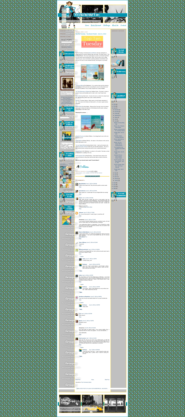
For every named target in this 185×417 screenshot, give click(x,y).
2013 (114, 108)
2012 (114, 182)
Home (92, 379)
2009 (114, 188)
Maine (77, 100)
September (117, 115)
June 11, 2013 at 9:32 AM (92, 242)
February (117, 178)
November (117, 111)
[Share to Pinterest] (96, 171)
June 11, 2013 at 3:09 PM (96, 296)
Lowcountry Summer (83, 146)
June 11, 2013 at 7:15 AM (89, 212)
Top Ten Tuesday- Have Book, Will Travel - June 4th (119, 166)
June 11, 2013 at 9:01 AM (95, 232)
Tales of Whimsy (82, 242)
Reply (80, 187)
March (116, 176)
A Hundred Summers (80, 136)
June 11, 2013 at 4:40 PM (94, 286)
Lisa (80, 313)
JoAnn (84, 258)
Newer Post (78, 379)
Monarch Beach (79, 106)
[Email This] (91, 171)
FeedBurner (69, 47)
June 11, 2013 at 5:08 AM (91, 183)
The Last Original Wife (80, 145)
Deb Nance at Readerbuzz (84, 296)
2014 (114, 106)
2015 (114, 104)
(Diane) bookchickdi (83, 249)
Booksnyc (85, 264)
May (116, 173)
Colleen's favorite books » (68, 189)
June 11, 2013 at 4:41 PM (94, 264)
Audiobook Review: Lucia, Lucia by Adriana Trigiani (118, 156)
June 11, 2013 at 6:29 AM (87, 197)
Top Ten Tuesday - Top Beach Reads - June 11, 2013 (91, 34)
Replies (82, 256)
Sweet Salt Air (78, 140)
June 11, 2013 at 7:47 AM (90, 219)
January (116, 180)
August (116, 117)
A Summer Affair (79, 85)
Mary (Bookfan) (82, 183)
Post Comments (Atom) (86, 382)
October (116, 113)
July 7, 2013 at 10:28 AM (94, 349)
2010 (114, 186)
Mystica (80, 320)
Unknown (81, 212)
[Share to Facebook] (95, 171)
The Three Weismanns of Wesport (83, 91)
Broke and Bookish (92, 52)
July (116, 119)
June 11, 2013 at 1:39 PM (87, 275)
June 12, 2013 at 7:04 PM (88, 320)
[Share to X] (94, 171)
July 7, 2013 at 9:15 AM (91, 338)
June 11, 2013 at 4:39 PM (94, 305)
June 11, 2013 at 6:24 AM (91, 190)
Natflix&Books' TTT (83, 237)
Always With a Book (88, 207)
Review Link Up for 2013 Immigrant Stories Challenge (66, 103)
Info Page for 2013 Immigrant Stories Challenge (66, 97)
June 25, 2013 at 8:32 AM (90, 327)
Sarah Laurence (82, 338)
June (116, 121)
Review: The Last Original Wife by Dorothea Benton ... (118, 144)
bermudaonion (82, 190)
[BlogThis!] (92, 171)
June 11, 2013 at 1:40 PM (91, 258)
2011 (114, 184)
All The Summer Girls (80, 155)
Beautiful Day (78, 151)
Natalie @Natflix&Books (84, 232)
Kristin (80, 197)
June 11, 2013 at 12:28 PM (94, 249)
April (116, 174)
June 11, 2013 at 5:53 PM (86, 313)
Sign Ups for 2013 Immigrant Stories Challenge (66, 100)
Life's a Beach (78, 96)
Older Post (107, 379)
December (117, 109)
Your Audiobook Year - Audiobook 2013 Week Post (119, 149)
